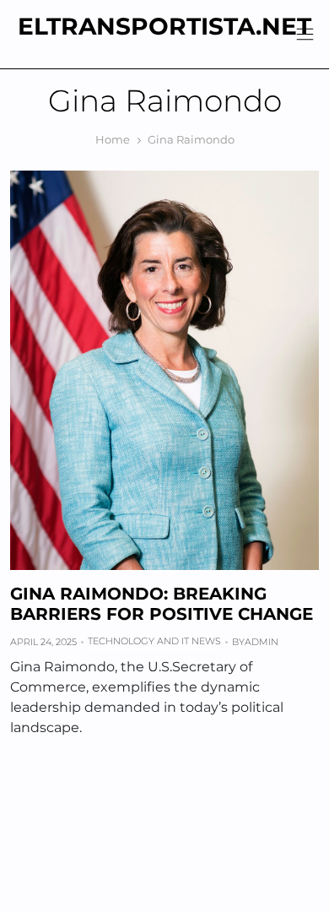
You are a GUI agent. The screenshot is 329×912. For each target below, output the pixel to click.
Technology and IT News (154, 641)
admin (261, 642)
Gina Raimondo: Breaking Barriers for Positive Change (161, 604)
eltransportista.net (164, 26)
